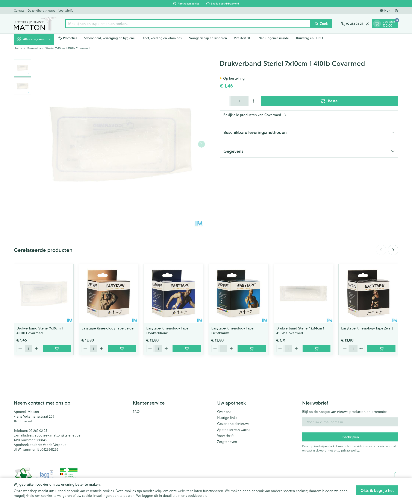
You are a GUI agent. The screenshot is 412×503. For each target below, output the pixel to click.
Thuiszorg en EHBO (309, 38)
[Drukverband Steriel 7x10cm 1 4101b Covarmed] (43, 293)
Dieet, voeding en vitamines (162, 38)
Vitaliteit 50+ (243, 38)
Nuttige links (227, 417)
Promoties (70, 38)
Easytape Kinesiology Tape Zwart (367, 328)
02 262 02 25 (38, 430)
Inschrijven (350, 436)
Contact (19, 10)
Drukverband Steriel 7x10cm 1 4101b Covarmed (40, 330)
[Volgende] (201, 144)
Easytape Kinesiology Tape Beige (107, 328)
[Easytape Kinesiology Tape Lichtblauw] (238, 293)
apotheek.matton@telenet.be (57, 435)
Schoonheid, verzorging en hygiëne (109, 38)
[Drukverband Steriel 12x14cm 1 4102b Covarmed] (303, 293)
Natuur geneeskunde (274, 38)
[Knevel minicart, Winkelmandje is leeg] (377, 23)
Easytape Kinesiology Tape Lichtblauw (232, 330)
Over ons (224, 411)
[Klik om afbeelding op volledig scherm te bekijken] (121, 144)
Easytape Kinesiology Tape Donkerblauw (167, 330)
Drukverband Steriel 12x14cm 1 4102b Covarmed (300, 330)
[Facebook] (395, 474)
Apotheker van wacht (233, 429)
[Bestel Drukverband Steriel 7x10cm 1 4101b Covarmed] (57, 348)
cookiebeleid (198, 495)
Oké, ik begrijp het (377, 490)
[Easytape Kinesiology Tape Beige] (108, 293)
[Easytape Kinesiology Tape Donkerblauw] (173, 293)
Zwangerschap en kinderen (207, 38)
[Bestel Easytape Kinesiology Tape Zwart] (381, 348)
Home (18, 48)
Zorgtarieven (227, 441)
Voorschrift (66, 10)
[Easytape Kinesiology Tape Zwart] (368, 293)
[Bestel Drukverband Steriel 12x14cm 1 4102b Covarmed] (317, 348)
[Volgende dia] (393, 250)
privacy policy (350, 450)
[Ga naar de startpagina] (35, 23)
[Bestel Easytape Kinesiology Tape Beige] (122, 348)
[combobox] (188, 23)
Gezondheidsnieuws (41, 10)
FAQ (136, 411)
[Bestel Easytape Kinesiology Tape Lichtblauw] (252, 348)
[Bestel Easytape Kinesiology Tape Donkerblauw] (187, 348)
